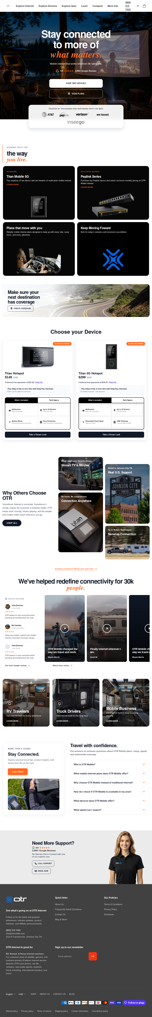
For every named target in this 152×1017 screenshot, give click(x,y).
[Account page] (138, 6)
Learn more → (14, 721)
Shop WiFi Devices (76, 83)
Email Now (43, 871)
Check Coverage (22, 308)
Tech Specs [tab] (54, 400)
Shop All (12, 523)
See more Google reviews (16, 666)
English (9, 994)
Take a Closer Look (37, 434)
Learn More (17, 771)
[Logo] (8, 5)
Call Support (45, 863)
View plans (78, 94)
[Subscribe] (93, 956)
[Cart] (144, 6)
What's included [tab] (21, 400)
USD (21, 994)
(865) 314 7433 (128, 6)
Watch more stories (61, 666)
